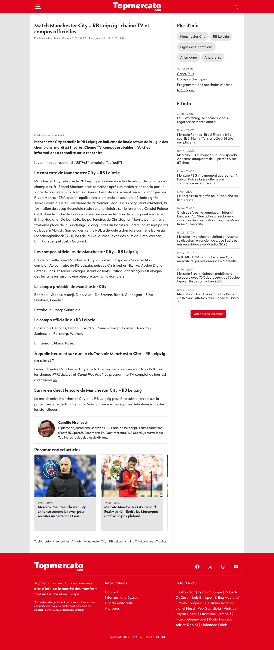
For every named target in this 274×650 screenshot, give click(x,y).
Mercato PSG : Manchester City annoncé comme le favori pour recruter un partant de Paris (62, 511)
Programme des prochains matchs (204, 84)
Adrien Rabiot (187, 624)
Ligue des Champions (196, 47)
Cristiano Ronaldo (220, 603)
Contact (111, 592)
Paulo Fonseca (220, 619)
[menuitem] (236, 6)
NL (164, 636)
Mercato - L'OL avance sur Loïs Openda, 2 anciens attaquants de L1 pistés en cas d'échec (207, 158)
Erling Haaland (226, 597)
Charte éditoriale (119, 603)
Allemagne (188, 57)
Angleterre (212, 57)
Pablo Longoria (190, 603)
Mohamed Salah (214, 624)
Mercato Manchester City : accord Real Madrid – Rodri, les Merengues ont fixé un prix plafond (131, 511)
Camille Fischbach (73, 422)
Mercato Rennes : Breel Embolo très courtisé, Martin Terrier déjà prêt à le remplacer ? (205, 138)
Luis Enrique (202, 597)
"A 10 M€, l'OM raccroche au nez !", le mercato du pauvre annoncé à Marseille (207, 259)
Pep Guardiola (209, 608)
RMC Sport (186, 90)
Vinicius (230, 608)
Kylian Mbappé (210, 592)
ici (55, 380)
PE (153, 636)
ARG (142, 636)
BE (158, 636)
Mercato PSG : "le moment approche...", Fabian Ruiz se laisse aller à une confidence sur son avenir (207, 179)
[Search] (236, 6)
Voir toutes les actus (208, 314)
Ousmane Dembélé (215, 614)
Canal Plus (185, 73)
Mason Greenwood (191, 619)
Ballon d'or (186, 592)
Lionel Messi (185, 608)
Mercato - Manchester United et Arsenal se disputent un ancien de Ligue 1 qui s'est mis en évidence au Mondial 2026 (208, 240)
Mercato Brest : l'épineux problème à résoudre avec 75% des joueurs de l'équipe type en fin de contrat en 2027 (208, 277)
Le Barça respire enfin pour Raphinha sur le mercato (207, 197)
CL (148, 636)
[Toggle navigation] (37, 6)
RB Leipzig (221, 36)
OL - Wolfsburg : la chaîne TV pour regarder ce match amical (203, 120)
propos (113, 608)
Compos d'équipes (192, 79)
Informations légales (121, 597)
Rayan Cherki (186, 614)
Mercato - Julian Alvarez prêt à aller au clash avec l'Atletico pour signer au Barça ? (208, 298)
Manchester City (193, 36)
